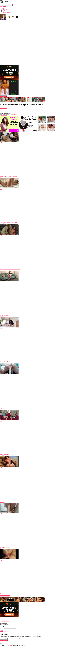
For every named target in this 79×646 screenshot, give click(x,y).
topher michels (5, 115)
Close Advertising (3, 96)
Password (2, 630)
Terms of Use (5, 618)
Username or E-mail (4, 638)
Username (2, 629)
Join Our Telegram (6, 12)
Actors (3, 10)
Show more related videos (5, 595)
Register (4, 6)
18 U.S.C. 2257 (5, 621)
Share (1, 110)
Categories (4, 9)
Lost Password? (6, 631)
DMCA (3, 620)
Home (3, 8)
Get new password (3, 640)
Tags (3, 11)
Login (1, 6)
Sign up (10, 645)
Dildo (1, 115)
